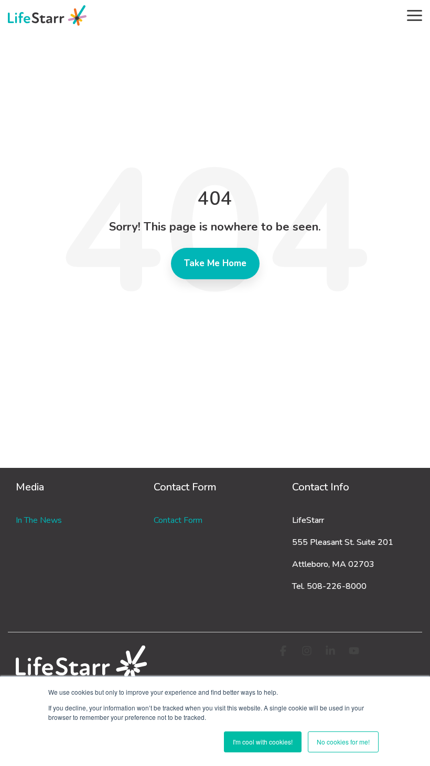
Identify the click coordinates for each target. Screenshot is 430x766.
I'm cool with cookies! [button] (263, 741)
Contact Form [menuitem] (178, 520)
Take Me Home (215, 263)
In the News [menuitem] (39, 520)
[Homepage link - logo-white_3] (81, 673)
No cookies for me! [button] (343, 741)
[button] (414, 14)
